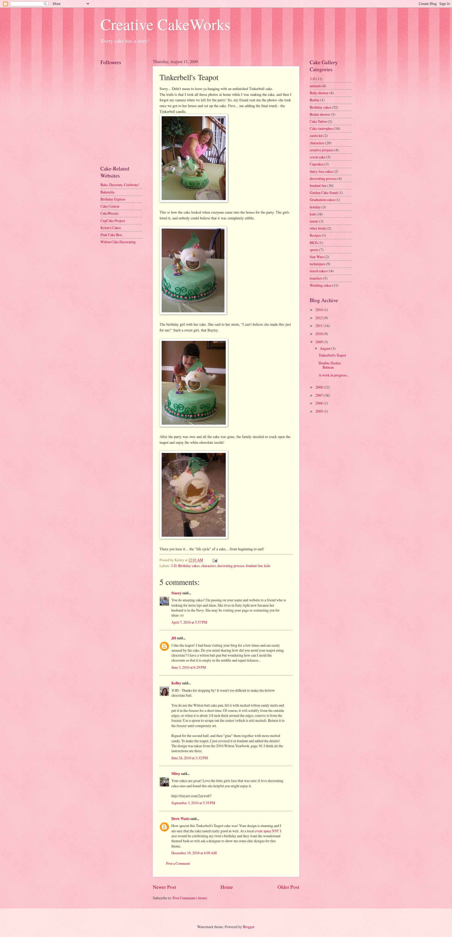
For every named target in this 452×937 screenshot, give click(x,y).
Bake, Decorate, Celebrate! (119, 184)
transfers (316, 278)
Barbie (314, 99)
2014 (319, 309)
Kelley (176, 683)
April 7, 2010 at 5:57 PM (189, 622)
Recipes (315, 235)
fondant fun (254, 565)
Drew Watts (180, 818)
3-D (174, 565)
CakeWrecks (109, 213)
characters (208, 565)
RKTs (314, 242)
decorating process (230, 565)
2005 (319, 411)
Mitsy (175, 773)
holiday (315, 206)
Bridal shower (320, 114)
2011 (319, 325)
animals (315, 85)
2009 (319, 341)
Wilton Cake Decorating (118, 241)
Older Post (288, 887)
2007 (319, 395)
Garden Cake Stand (324, 192)
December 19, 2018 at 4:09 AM (194, 852)
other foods (318, 228)
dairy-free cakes (321, 171)
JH (173, 638)
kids (267, 565)
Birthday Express (112, 199)
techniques (317, 263)
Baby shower (319, 92)
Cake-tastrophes (321, 128)
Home (227, 887)
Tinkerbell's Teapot (332, 355)
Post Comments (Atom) (190, 897)
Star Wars (317, 256)
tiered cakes (318, 270)
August (325, 348)
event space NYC (267, 830)
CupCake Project (112, 220)
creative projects (322, 149)
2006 (319, 403)
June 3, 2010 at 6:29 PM (188, 667)
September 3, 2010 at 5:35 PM (193, 802)
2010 (319, 333)
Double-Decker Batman (330, 365)
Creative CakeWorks (165, 24)
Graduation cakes (322, 199)
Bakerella (107, 192)
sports (314, 249)
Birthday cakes (189, 565)
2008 (319, 387)
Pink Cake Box (111, 234)
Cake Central (109, 206)
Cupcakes (317, 164)
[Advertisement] (124, 136)
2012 (319, 317)
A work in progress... (334, 375)
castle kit (316, 135)
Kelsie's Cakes (110, 227)
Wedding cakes (320, 285)
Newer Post (164, 887)
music (314, 221)
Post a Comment (178, 863)
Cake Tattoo (318, 121)
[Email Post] (214, 559)
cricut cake (317, 156)
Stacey (176, 593)
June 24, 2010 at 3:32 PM (189, 757)
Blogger (248, 926)
